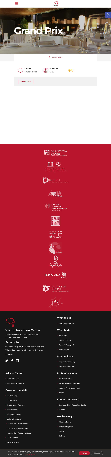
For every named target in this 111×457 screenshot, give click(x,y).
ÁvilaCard (63, 336)
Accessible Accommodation (20, 433)
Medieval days (65, 422)
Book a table (25, 82)
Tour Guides (12, 438)
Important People (66, 366)
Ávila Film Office (66, 379)
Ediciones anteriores (15, 383)
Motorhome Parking (16, 405)
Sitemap (8, 354)
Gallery (62, 436)
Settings (97, 453)
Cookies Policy (30, 454)
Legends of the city (67, 362)
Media (61, 393)
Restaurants (12, 410)
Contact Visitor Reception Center (73, 405)
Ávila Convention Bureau (69, 383)
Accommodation (14, 414)
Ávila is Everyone (14, 419)
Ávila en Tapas (13, 379)
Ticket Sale (12, 400)
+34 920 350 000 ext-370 (16, 338)
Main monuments (66, 323)
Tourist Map (12, 396)
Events (62, 410)
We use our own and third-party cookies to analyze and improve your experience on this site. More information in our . (41, 453)
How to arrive (13, 442)
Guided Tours (65, 340)
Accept (84, 453)
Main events (64, 350)
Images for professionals (69, 388)
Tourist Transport (66, 345)
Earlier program (66, 427)
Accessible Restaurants (18, 428)
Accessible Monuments (18, 424)
